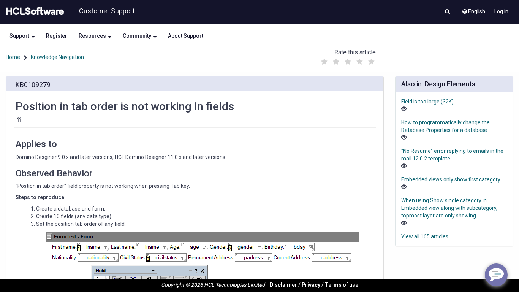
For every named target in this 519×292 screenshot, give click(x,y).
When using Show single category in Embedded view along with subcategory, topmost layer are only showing (449, 208)
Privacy (311, 285)
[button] (447, 12)
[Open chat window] (496, 274)
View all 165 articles (424, 236)
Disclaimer (283, 285)
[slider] (348, 60)
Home (13, 57)
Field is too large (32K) (427, 101)
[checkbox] (324, 62)
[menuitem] (473, 9)
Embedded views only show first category (450, 179)
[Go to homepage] (33, 11)
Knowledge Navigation (57, 57)
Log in (501, 11)
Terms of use (341, 285)
